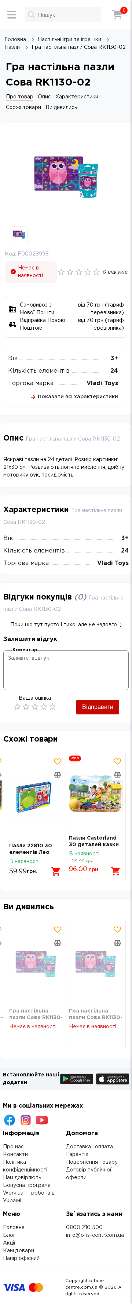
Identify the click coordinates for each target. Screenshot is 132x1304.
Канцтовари (18, 1251)
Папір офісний (21, 1258)
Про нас (13, 1147)
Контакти (15, 1154)
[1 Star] (17, 706)
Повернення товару (92, 1162)
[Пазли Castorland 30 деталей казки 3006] (95, 794)
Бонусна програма (27, 1185)
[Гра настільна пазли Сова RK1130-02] (36, 964)
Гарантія (77, 1154)
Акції (9, 1243)
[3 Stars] (34, 706)
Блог (9, 1235)
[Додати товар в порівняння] (57, 774)
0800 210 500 (84, 1227)
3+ (114, 358)
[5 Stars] (52, 706)
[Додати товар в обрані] (57, 761)
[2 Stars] (26, 706)
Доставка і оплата (89, 1147)
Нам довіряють (22, 1178)
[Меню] (12, 14)
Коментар (24, 650)
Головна (14, 1227)
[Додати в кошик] (56, 871)
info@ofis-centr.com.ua (95, 1235)
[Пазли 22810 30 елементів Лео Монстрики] (36, 798)
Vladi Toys (102, 383)
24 (114, 371)
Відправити (97, 707)
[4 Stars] (43, 706)
